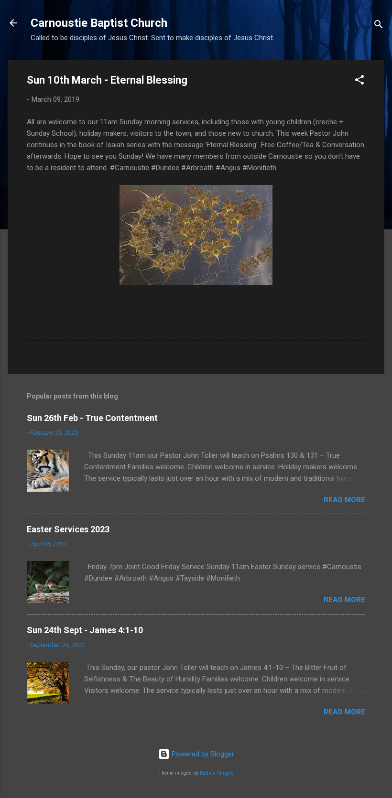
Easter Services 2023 (68, 529)
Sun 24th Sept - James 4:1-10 (85, 630)
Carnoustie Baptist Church (99, 23)
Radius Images (217, 773)
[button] (359, 81)
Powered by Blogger (202, 754)
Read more (344, 500)
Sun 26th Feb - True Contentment (92, 418)
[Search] (378, 26)
